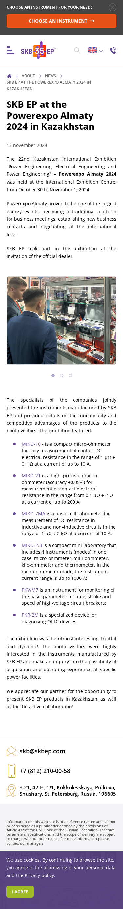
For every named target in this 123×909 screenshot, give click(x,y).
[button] (53, 375)
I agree (20, 892)
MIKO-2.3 (32, 545)
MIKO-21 (32, 475)
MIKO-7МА (34, 514)
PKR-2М (31, 615)
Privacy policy (39, 875)
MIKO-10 (32, 444)
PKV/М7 (31, 590)
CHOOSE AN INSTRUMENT (59, 21)
